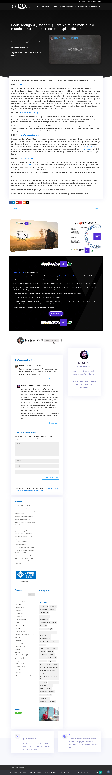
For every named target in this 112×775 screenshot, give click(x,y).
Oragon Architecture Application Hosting (47, 672)
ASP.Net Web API (45, 616)
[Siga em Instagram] (20, 202)
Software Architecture (46, 685)
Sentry (13, 56)
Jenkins (43, 651)
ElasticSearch (54, 641)
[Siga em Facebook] (10, 202)
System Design (18, 658)
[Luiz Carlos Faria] (18, 713)
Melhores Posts (20, 646)
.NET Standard (44, 609)
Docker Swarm (44, 641)
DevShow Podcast (20, 619)
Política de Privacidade (17, 767)
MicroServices (52, 657)
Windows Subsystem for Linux (48, 701)
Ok (100, 772)
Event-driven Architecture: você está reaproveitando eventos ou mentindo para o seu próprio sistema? (24, 539)
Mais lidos (18, 643)
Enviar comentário (50, 477)
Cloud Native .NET (20, 631)
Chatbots (18, 616)
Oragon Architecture (21, 655)
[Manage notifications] (108, 771)
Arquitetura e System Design (49, 6)
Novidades (17, 637)
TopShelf (51, 691)
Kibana (50, 651)
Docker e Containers (81, 6)
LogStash (43, 657)
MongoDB (23, 53)
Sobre (83, 1)
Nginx (42, 664)
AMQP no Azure (84, 149)
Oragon (42, 667)
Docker (48, 635)
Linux (17, 53)
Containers (43, 625)
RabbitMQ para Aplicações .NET (24, 634)
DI (41, 635)
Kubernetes (43, 654)
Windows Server (44, 698)
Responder (53, 379)
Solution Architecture (45, 688)
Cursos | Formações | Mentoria (94, 1)
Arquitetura (24, 47)
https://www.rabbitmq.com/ (29, 135)
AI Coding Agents (20, 607)
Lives (24, 735)
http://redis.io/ (22, 84)
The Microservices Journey (22, 676)
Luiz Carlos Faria (84, 363)
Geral (17, 622)
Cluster (54, 622)
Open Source (19, 625)
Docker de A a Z (20, 666)
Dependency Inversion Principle (48, 632)
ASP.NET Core (44, 612)
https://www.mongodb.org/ (29, 113)
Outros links (92, 6)
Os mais (17, 640)
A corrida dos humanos (20, 544)
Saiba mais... (56, 313)
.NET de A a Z (19, 663)
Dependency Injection (46, 629)
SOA (56, 682)
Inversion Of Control (45, 648)
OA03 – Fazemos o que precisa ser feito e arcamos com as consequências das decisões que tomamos (25, 550)
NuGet (56, 664)
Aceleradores (74, 735)
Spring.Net (43, 691)
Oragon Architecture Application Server (49, 677)
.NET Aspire (44, 606)
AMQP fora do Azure (88, 146)
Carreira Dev (19, 613)
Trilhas (16, 661)
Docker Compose (45, 638)
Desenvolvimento (19, 601)
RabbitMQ (32, 53)
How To (43, 645)
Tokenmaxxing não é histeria (22, 527)
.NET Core (52, 606)
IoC (55, 648)
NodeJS (49, 664)
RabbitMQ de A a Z (20, 672)
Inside (16, 629)
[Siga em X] (27, 202)
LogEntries (29, 165)
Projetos (17, 652)
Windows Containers (45, 695)
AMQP (52, 609)
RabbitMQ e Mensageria (66, 6)
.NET (37, 6)
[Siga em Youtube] (17, 202)
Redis (39, 53)
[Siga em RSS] (24, 202)
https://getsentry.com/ (25, 158)
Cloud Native (44, 619)
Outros (16, 649)
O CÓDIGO (18, 669)
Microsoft (43, 661)
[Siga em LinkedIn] (13, 202)
